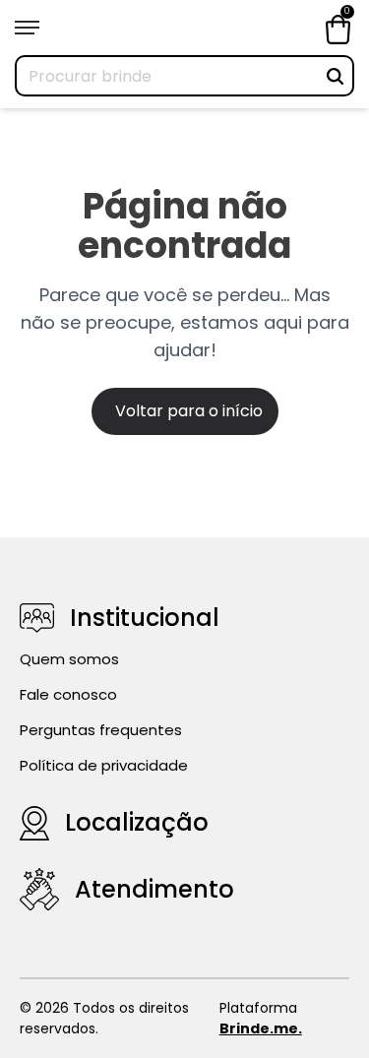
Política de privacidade (104, 765)
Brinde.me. (260, 1028)
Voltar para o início (189, 411)
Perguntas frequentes (101, 729)
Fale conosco (68, 694)
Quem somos (69, 659)
